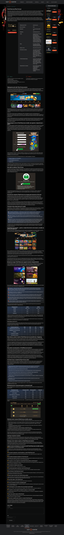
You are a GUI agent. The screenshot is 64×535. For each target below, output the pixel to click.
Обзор (54, 9)
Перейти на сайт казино (12, 32)
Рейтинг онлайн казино (8, 526)
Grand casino (12, 526)
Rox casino (17, 526)
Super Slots (56, 526)
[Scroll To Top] (61, 530)
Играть (54, 19)
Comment (8, 506)
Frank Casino (41, 526)
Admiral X (46, 526)
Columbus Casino (51, 526)
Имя (8, 515)
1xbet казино (22, 526)
